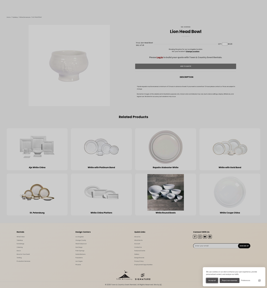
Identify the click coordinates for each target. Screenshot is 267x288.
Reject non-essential (229, 280)
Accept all (212, 280)
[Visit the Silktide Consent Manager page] (259, 280)
